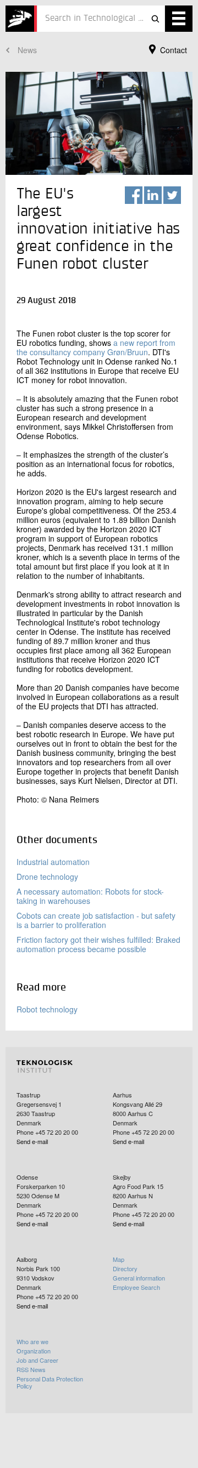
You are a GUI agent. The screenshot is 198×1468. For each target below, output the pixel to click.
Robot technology (47, 1009)
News (27, 49)
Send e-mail (32, 1141)
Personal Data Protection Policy (49, 1382)
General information (139, 1277)
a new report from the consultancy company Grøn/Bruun (95, 347)
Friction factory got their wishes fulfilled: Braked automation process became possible (98, 944)
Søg (155, 18)
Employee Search (136, 1287)
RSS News (31, 1369)
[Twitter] (172, 195)
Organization (33, 1350)
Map (118, 1259)
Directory (125, 1268)
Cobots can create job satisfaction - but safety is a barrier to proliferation (95, 920)
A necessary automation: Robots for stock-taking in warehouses (90, 896)
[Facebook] (133, 195)
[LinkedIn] (153, 195)
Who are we (32, 1341)
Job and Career (37, 1360)
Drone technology (47, 876)
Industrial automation (53, 861)
